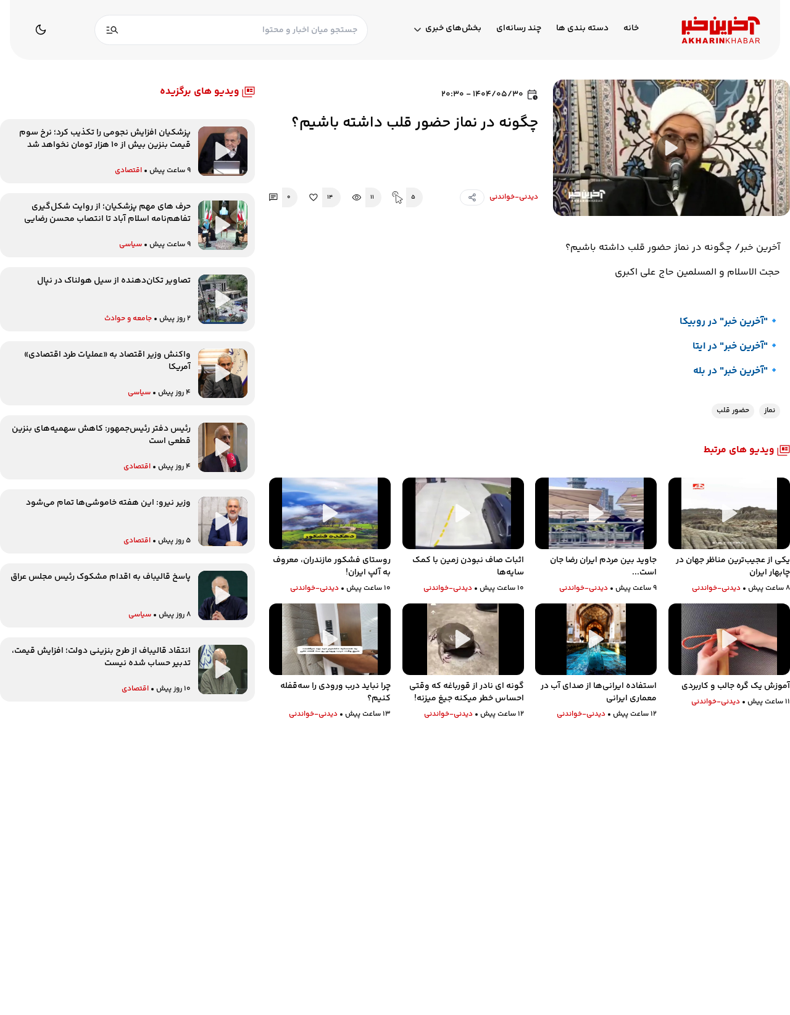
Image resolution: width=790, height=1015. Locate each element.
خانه (631, 28)
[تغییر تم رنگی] (41, 30)
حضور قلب (733, 410)
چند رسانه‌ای (518, 28)
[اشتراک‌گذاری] (472, 197)
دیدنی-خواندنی (513, 197)
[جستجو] (112, 30)
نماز (769, 410)
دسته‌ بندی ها (582, 28)
